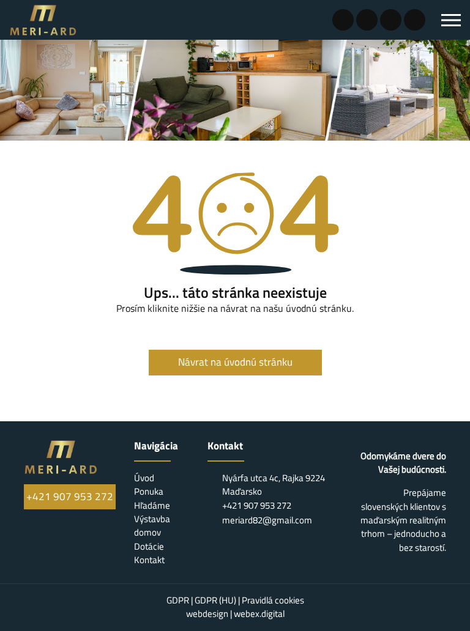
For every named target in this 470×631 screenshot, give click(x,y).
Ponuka (148, 491)
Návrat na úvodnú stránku (235, 362)
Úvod (144, 478)
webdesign (207, 614)
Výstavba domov (152, 525)
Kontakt (149, 560)
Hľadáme (152, 505)
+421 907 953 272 (69, 496)
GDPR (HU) (216, 600)
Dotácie (149, 546)
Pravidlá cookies (273, 600)
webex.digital (259, 614)
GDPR (178, 600)
